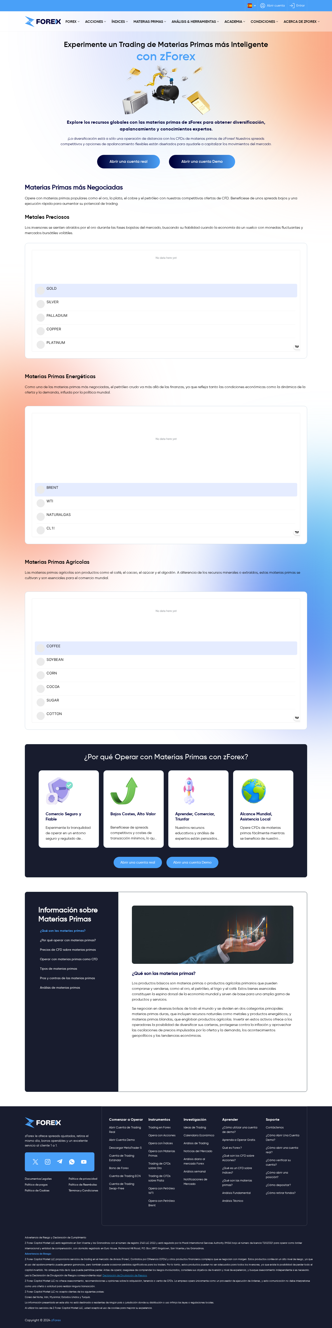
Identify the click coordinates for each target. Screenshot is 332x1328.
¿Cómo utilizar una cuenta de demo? (239, 1130)
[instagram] (47, 1162)
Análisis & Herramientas (194, 21)
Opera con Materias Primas (161, 1153)
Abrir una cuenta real (128, 161)
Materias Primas (148, 21)
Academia (233, 21)
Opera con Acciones (161, 1135)
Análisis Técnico (232, 1200)
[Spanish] (251, 5)
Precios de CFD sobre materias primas (68, 950)
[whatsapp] (72, 1162)
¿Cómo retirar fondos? (281, 1193)
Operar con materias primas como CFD (69, 959)
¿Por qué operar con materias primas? (68, 940)
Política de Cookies (37, 1190)
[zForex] (43, 21)
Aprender (230, 1119)
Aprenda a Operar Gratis (238, 1140)
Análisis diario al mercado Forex (194, 1161)
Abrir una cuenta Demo (202, 161)
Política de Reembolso (83, 1184)
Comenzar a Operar (126, 1119)
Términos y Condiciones (83, 1190)
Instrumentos (159, 1119)
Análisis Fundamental (236, 1193)
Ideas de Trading (195, 1127)
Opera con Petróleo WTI (161, 1191)
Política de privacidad (83, 1178)
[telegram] (59, 1162)
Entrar (300, 6)
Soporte (272, 1119)
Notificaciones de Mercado (195, 1182)
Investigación (195, 1119)
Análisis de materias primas (60, 988)
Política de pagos (36, 1184)
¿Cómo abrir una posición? (277, 1175)
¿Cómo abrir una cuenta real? (282, 1150)
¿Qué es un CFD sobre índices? (237, 1170)
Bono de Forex (119, 1168)
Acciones (94, 21)
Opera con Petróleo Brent (161, 1203)
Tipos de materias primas (58, 969)
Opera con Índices (160, 1143)
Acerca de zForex (300, 21)
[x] (35, 1162)
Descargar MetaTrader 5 (125, 1147)
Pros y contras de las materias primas (67, 978)
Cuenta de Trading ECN (125, 1176)
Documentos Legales (38, 1178)
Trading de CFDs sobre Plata (159, 1178)
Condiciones (263, 21)
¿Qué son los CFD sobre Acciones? (238, 1158)
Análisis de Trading (196, 1143)
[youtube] (84, 1162)
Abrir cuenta (276, 6)
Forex (71, 21)
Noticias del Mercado (198, 1151)
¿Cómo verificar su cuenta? (278, 1162)
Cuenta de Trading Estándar (121, 1158)
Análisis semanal (195, 1171)
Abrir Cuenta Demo (122, 1140)
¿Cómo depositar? (278, 1185)
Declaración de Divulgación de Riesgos (125, 1275)
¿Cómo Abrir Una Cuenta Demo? (282, 1138)
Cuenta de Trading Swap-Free (121, 1186)
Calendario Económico (199, 1135)
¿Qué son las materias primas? (63, 931)
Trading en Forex (159, 1127)
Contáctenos (275, 1127)
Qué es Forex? (232, 1147)
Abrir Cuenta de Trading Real (125, 1130)
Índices (118, 21)
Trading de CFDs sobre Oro (159, 1166)
